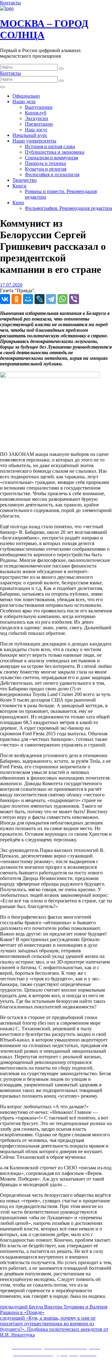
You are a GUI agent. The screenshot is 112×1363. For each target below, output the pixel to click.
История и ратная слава (50, 146)
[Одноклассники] (16, 299)
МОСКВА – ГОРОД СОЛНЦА (44, 29)
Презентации (39, 124)
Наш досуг (36, 129)
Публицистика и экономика (54, 152)
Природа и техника (45, 163)
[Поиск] (61, 69)
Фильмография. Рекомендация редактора (68, 208)
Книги (19, 185)
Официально (26, 96)
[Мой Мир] (28, 299)
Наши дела (23, 101)
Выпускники (39, 107)
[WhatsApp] (63, 299)
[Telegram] (51, 299)
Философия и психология (52, 174)
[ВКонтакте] (5, 299)
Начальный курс (29, 135)
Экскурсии (36, 118)
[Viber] (74, 299)
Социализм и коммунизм (51, 157)
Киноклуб (35, 112)
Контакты (10, 2)
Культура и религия (45, 169)
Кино (18, 202)
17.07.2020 (11, 285)
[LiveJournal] (39, 299)
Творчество (24, 180)
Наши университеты (34, 140)
